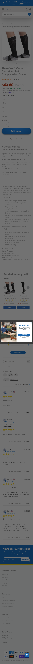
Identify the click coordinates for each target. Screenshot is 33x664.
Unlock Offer (24, 334)
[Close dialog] (31, 323)
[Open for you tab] (27, 655)
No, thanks (24, 339)
